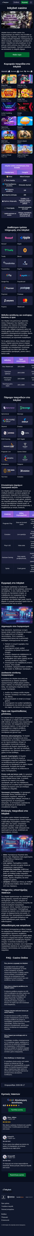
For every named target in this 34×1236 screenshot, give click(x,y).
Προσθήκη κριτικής (17, 1110)
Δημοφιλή (4, 71)
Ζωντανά (13, 71)
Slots (28, 71)
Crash (21, 71)
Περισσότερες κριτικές (17, 1175)
